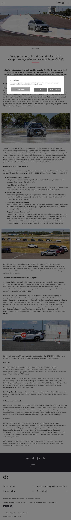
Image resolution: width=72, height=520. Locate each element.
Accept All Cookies (55, 89)
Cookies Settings (20, 89)
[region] (35, 85)
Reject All (40, 89)
